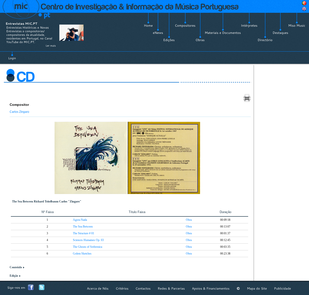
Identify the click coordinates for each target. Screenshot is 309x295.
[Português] (304, 3)
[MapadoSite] (257, 288)
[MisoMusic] (296, 25)
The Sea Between (83, 226)
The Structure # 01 (83, 233)
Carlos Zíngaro (19, 112)
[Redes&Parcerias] (171, 288)
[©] (238, 288)
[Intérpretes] (249, 25)
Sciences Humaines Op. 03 (88, 240)
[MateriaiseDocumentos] (223, 33)
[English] (304, 9)
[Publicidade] (282, 288)
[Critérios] (122, 288)
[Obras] (200, 40)
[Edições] (169, 40)
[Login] (12, 55)
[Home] (148, 25)
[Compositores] (185, 25)
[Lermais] (51, 45)
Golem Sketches (82, 253)
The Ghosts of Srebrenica (87, 246)
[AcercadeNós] (98, 288)
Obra (189, 219)
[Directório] (265, 40)
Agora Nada (80, 219)
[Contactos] (143, 288)
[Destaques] (280, 33)
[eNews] (158, 33)
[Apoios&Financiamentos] (211, 288)
